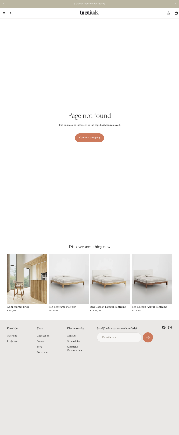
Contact (71, 336)
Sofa (39, 347)
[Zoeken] (11, 13)
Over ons (12, 336)
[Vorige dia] (4, 4)
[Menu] (4, 13)
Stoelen (41, 341)
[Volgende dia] (175, 4)
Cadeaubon (43, 336)
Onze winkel (73, 341)
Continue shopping (89, 138)
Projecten (12, 341)
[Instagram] (170, 327)
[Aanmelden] (148, 337)
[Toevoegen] (42, 299)
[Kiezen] (83, 299)
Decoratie (42, 352)
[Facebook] (164, 327)
